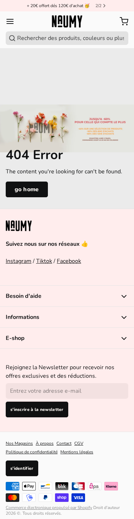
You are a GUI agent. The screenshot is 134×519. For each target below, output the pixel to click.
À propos (45, 443)
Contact (63, 443)
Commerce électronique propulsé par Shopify (49, 507)
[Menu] (13, 21)
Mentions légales (76, 452)
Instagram (18, 261)
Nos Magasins (19, 443)
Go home (27, 189)
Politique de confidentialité (32, 452)
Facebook (69, 261)
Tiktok (44, 261)
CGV (78, 443)
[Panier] (122, 21)
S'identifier (22, 468)
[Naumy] (67, 21)
